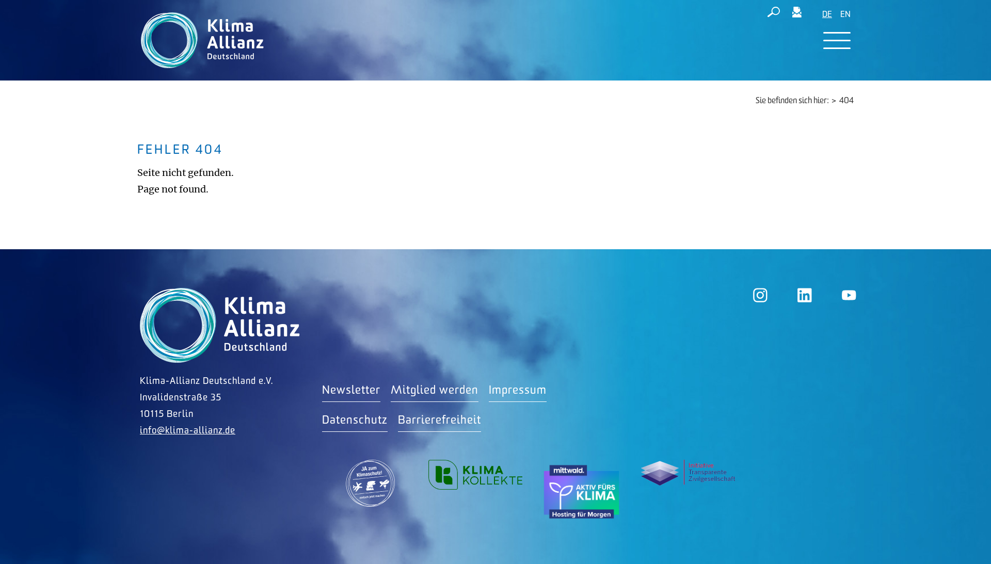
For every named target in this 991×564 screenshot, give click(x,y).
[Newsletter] (797, 14)
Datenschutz (355, 420)
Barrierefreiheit (439, 420)
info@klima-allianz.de (187, 430)
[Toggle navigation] (837, 40)
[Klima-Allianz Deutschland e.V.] (200, 40)
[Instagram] (760, 295)
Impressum (518, 390)
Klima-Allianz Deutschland (220, 325)
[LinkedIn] (804, 295)
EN (845, 15)
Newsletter (351, 390)
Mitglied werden (434, 390)
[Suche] (774, 14)
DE (827, 15)
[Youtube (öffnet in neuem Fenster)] (849, 295)
